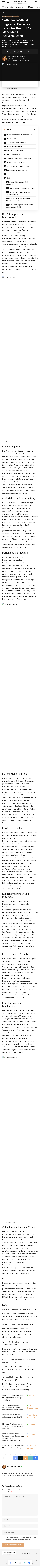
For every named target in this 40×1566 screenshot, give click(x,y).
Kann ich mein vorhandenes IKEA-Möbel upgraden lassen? (19, 199)
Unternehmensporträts (10, 16)
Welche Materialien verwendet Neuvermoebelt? (18, 193)
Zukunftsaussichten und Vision (18, 170)
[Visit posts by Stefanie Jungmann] (4, 58)
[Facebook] (34, 1553)
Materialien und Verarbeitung (17, 143)
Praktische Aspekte (13, 154)
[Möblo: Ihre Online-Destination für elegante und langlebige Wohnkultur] (32, 1397)
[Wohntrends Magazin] (20, 2)
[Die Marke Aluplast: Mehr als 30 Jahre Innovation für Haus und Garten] (32, 1426)
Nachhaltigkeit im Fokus (14, 150)
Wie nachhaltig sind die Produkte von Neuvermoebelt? (19, 206)
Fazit (8, 174)
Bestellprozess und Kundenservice (19, 166)
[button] (4, 2)
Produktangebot (12, 139)
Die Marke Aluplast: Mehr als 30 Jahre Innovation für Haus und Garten (12, 1426)
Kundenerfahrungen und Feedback (19, 158)
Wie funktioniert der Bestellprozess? (22, 188)
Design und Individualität (15, 146)
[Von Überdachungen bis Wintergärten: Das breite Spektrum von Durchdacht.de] (32, 1407)
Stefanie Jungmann (17, 56)
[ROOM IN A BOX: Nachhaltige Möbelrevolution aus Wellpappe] (32, 1448)
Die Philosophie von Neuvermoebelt (19, 135)
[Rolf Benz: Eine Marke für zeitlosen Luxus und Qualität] (32, 1417)
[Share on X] (11, 51)
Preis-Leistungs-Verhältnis (16, 162)
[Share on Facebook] (7, 51)
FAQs (9, 178)
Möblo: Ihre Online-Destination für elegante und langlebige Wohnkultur (13, 1397)
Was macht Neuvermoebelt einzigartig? (17, 183)
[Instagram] (36, 1553)
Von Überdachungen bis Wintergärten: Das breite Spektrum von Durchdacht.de (12, 1407)
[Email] (14, 51)
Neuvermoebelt (9, 222)
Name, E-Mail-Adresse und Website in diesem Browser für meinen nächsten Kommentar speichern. (20, 1538)
